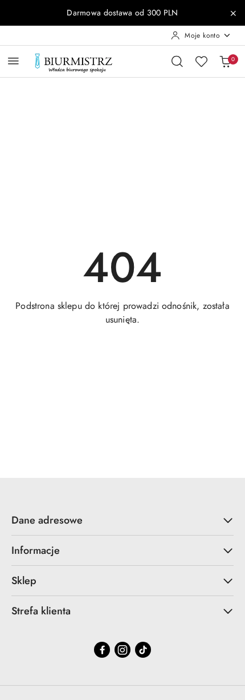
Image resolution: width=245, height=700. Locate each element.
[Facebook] (102, 650)
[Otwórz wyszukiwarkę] (177, 61)
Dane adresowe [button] (47, 520)
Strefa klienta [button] (41, 611)
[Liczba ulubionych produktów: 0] (201, 61)
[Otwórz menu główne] (13, 60)
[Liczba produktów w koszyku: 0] (225, 61)
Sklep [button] (23, 580)
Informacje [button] (35, 550)
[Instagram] (122, 650)
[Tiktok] (143, 650)
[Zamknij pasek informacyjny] (233, 13)
